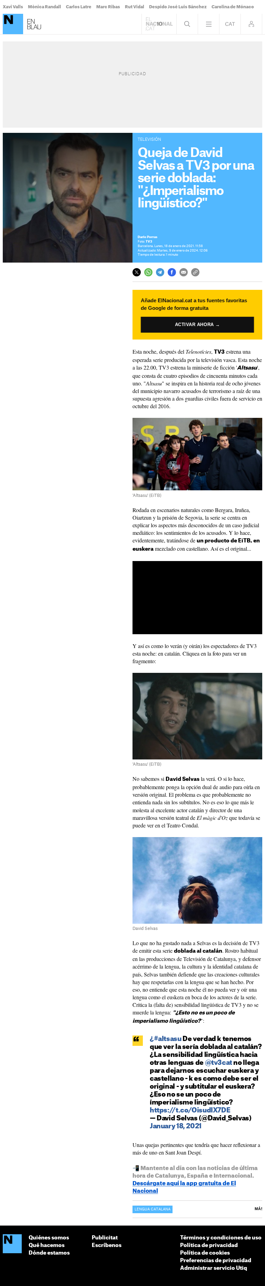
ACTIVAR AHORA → (197, 324)
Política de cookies (205, 1253)
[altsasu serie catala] (197, 760)
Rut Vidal (134, 7)
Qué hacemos (47, 1245)
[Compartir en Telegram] (160, 272)
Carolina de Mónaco (233, 7)
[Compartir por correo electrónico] (183, 272)
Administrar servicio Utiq (213, 1268)
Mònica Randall (44, 7)
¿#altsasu (165, 1039)
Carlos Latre (78, 7)
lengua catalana (152, 1209)
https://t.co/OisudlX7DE (190, 1110)
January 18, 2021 (176, 1126)
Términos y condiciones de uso (221, 1237)
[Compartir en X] (136, 272)
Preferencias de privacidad (215, 1260)
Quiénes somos (49, 1237)
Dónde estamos (49, 1253)
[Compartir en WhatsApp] (148, 272)
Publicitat (105, 1237)
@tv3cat (218, 1063)
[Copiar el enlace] (195, 272)
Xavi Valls (13, 7)
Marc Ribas (108, 7)
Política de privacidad (209, 1245)
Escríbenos (106, 1245)
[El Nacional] (13, 24)
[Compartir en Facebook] (172, 272)
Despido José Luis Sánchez (178, 7)
